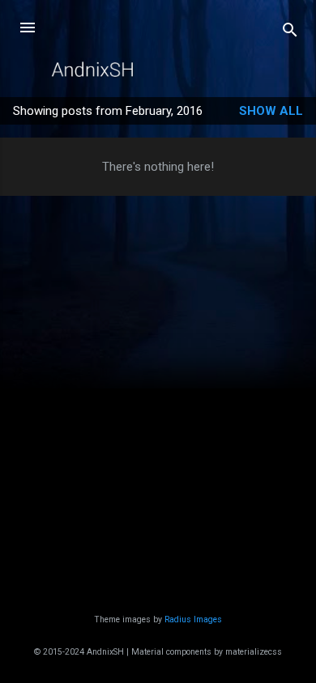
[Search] (290, 32)
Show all (271, 111)
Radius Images (193, 619)
